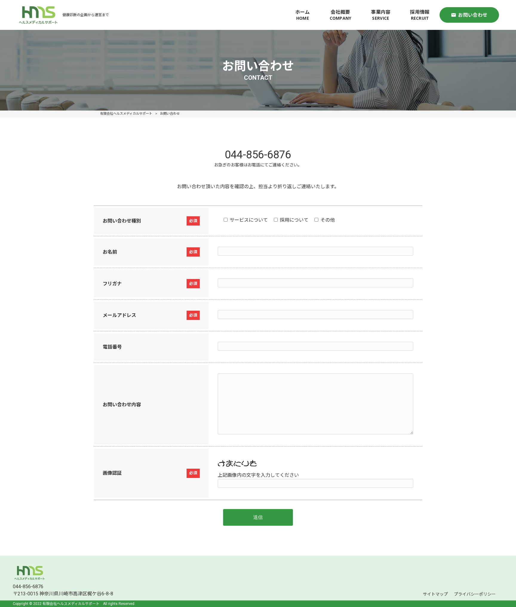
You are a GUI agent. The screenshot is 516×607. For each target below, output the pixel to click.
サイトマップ (435, 594)
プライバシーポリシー (475, 594)
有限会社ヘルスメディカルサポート (126, 114)
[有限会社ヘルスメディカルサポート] (38, 14)
